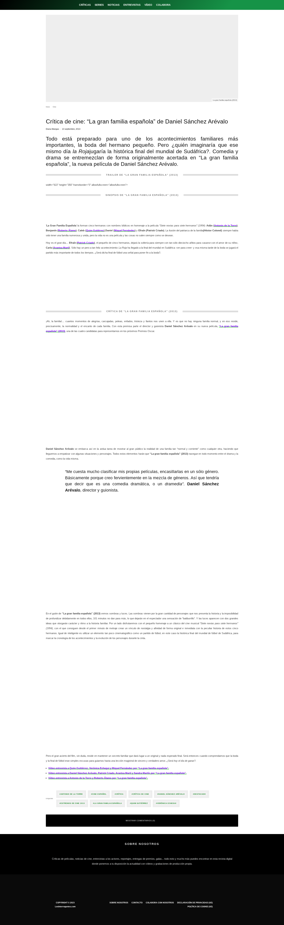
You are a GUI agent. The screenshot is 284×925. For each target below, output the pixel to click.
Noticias (113, 4)
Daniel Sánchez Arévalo (171, 794)
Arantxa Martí (61, 247)
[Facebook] (175, 5)
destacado (200, 794)
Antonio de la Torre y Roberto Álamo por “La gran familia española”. (98, 778)
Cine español (99, 794)
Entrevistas (132, 4)
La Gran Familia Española (108, 803)
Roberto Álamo (67, 230)
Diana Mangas (52, 129)
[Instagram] (186, 5)
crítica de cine (141, 794)
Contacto (136, 903)
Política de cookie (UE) (200, 906)
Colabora (163, 4)
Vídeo (148, 4)
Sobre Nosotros (118, 903)
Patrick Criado (85, 242)
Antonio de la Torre (225, 225)
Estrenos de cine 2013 (73, 803)
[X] (180, 5)
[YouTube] (191, 5)
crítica (120, 794)
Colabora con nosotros (160, 903)
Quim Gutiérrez (95, 230)
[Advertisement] (142, 281)
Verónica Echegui (166, 803)
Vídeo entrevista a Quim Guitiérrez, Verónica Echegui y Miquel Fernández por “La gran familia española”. (108, 768)
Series (99, 4)
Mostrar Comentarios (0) (140, 821)
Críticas (85, 4)
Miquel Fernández (124, 230)
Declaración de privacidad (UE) (195, 903)
